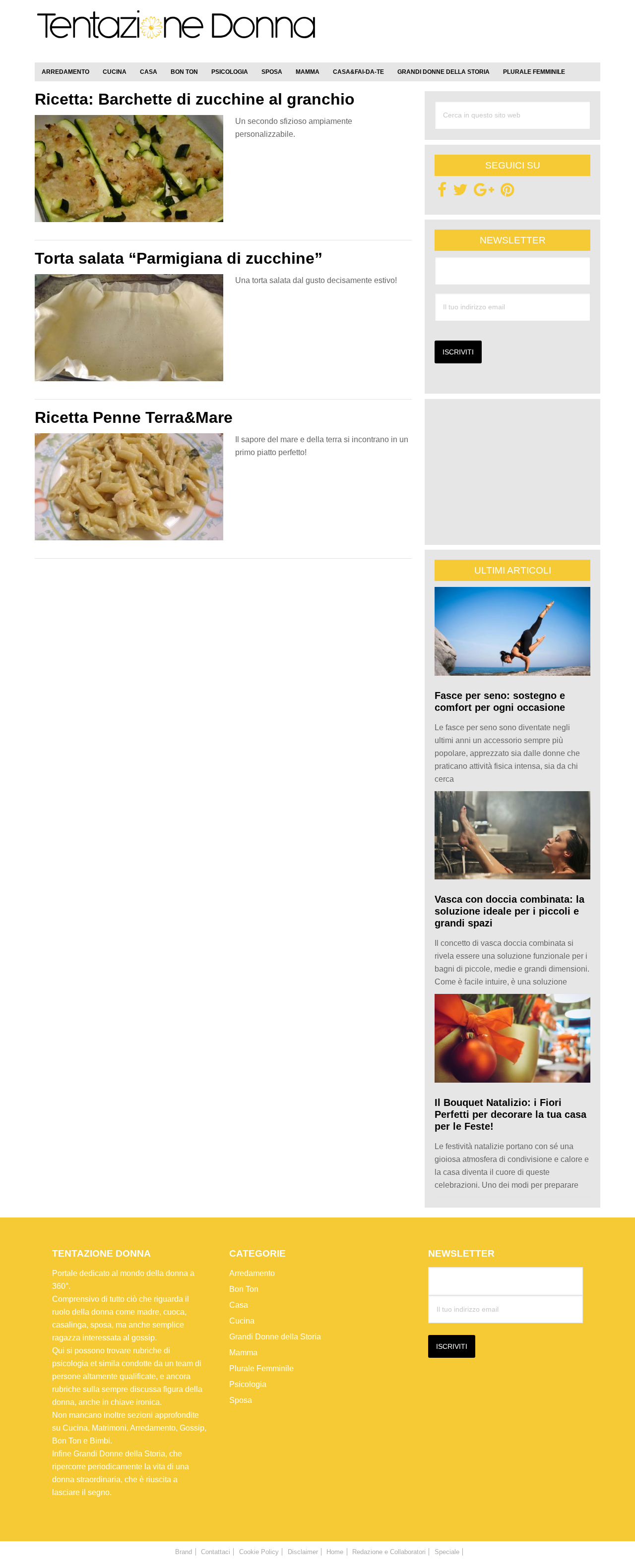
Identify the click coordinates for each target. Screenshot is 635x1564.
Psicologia (247, 1384)
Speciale (447, 1552)
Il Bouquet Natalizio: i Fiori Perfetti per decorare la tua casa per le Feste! (510, 1114)
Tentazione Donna (176, 33)
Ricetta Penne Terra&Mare (134, 417)
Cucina (241, 1321)
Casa (238, 1305)
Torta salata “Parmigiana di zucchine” (178, 258)
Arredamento (252, 1273)
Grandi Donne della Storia (275, 1336)
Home (334, 1552)
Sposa (240, 1400)
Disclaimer (303, 1552)
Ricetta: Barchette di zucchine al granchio (195, 99)
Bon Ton (243, 1289)
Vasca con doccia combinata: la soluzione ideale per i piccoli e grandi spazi (509, 911)
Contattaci (215, 1552)
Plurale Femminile (261, 1368)
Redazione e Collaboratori (389, 1552)
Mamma (243, 1352)
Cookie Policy (259, 1552)
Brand (183, 1552)
